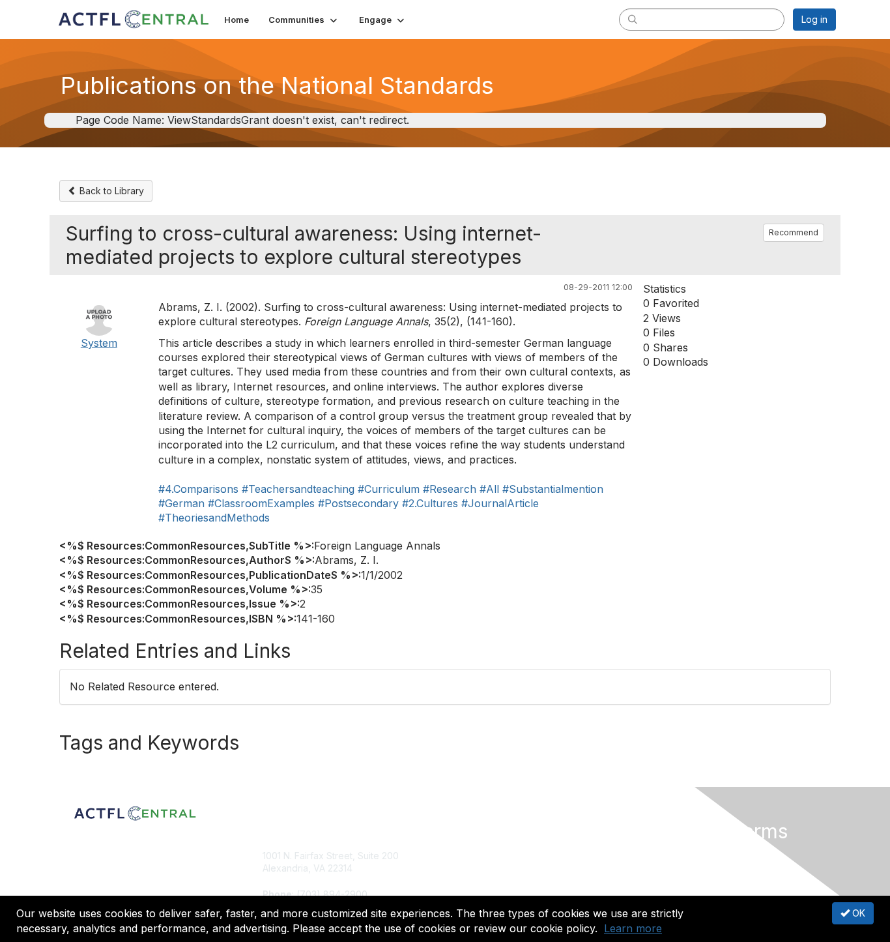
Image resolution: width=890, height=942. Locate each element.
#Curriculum (389, 488)
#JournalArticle (500, 503)
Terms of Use (667, 868)
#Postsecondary (358, 503)
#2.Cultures (430, 503)
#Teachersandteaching (298, 488)
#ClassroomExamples (261, 503)
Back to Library (110, 190)
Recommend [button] (793, 232)
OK (857, 913)
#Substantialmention (552, 488)
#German (181, 503)
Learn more (633, 928)
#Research (449, 488)
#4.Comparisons (198, 488)
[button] (304, 19)
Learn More (475, 881)
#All (489, 488)
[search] (632, 18)
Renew (465, 868)
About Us (658, 855)
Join (459, 855)
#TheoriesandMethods (214, 517)
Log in (814, 19)
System (99, 342)
